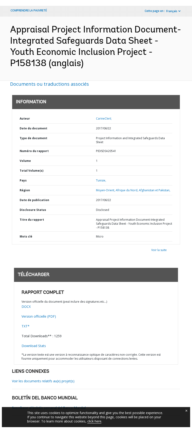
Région (25, 190)
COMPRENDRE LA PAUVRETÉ (29, 10)
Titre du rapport (32, 220)
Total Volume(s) (31, 171)
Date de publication (34, 200)
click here (94, 421)
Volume (25, 161)
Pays (23, 180)
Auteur (25, 119)
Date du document (33, 128)
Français (171, 11)
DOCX (26, 306)
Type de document (33, 138)
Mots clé (26, 236)
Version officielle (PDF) (39, 316)
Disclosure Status (33, 210)
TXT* (26, 326)
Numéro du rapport (34, 151)
